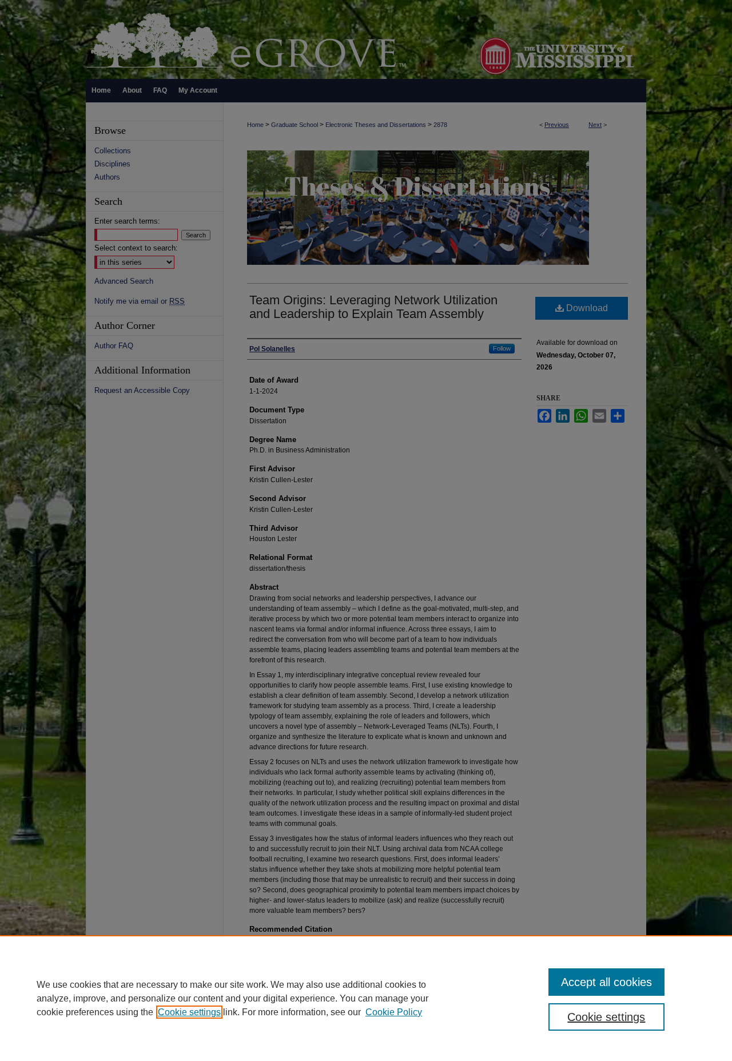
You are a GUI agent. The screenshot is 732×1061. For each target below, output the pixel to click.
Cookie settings (189, 1012)
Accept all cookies (606, 982)
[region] (366, 998)
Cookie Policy (393, 1012)
